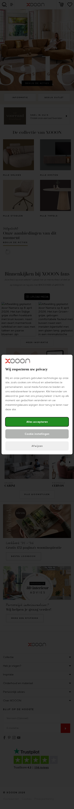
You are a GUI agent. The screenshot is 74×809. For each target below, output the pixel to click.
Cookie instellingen (37, 434)
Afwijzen (37, 446)
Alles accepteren (37, 422)
